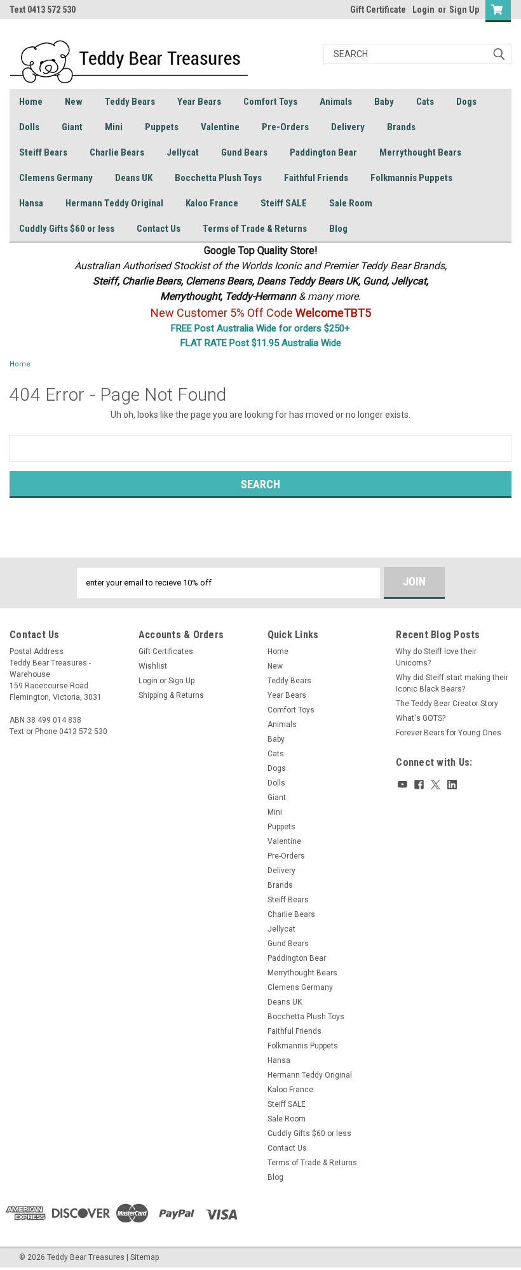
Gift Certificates (166, 651)
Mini (114, 127)
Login (423, 9)
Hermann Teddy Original (114, 203)
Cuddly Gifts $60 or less (66, 228)
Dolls (29, 127)
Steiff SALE (283, 203)
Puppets (162, 127)
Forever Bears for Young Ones (448, 732)
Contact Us (158, 228)
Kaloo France (212, 203)
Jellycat (182, 152)
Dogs (466, 101)
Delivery (348, 127)
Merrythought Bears (420, 152)
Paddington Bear (323, 152)
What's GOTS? (420, 718)
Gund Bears (244, 152)
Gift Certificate (378, 9)
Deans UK (133, 178)
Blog (338, 228)
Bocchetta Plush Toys (218, 178)
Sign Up (464, 9)
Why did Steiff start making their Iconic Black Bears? (452, 683)
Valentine (220, 127)
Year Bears (199, 101)
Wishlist (153, 666)
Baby (384, 101)
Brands (401, 127)
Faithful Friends (316, 178)
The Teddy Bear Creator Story (447, 703)
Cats (425, 101)
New (74, 101)
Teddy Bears (130, 101)
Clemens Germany (56, 178)
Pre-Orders (285, 127)
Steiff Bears (43, 152)
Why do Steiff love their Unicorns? (436, 657)
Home (31, 101)
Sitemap (144, 1257)
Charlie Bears (117, 152)
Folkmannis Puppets (411, 178)
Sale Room (350, 203)
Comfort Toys (270, 101)
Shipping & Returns (171, 695)
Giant (72, 127)
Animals (336, 101)
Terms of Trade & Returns (255, 228)
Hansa (31, 203)
